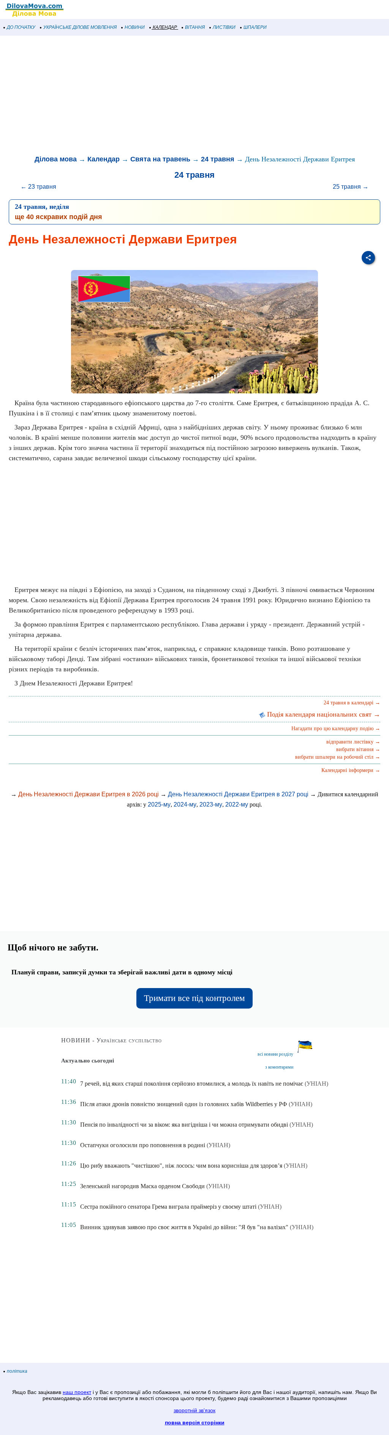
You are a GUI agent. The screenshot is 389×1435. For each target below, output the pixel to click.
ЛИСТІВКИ (224, 27)
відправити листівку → (353, 742)
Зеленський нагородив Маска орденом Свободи (142, 1186)
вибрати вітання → (358, 749)
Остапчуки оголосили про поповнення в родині (142, 1145)
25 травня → (350, 186)
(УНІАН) (316, 1083)
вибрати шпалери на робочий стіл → (337, 757)
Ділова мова (56, 159)
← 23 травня (38, 186)
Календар (103, 159)
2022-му (236, 804)
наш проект (77, 1392)
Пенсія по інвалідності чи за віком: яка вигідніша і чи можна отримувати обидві (184, 1124)
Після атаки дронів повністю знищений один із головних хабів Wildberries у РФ (183, 1104)
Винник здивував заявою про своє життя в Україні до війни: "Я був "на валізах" (184, 1227)
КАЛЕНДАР (165, 27)
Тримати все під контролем (194, 998)
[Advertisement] (194, 96)
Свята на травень (160, 159)
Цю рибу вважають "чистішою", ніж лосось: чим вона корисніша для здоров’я (181, 1165)
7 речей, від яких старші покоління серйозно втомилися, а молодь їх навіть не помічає (191, 1083)
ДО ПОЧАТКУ (21, 27)
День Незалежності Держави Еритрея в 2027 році (238, 794)
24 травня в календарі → (352, 703)
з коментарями (279, 1067)
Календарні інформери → (350, 770)
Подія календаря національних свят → (322, 714)
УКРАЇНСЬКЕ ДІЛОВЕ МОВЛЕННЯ (80, 27)
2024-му (185, 804)
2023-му (210, 804)
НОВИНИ (134, 27)
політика (17, 1371)
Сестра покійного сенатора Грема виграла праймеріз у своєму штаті (168, 1206)
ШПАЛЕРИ (255, 27)
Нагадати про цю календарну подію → (335, 728)
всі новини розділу (275, 1054)
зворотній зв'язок (194, 1410)
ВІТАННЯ (195, 27)
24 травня (217, 159)
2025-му (159, 804)
